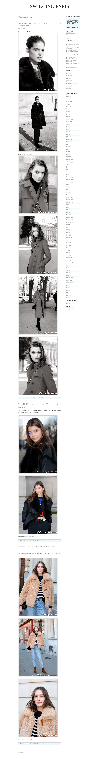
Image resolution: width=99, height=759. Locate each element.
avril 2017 (68, 151)
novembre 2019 (69, 99)
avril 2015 (68, 191)
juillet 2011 (68, 265)
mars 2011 (68, 272)
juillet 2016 (68, 166)
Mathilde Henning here (29, 536)
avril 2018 (68, 131)
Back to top (21, 752)
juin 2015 (68, 187)
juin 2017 (68, 147)
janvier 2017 (68, 156)
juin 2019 (68, 108)
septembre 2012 (69, 242)
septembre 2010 (69, 282)
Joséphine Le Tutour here (31, 739)
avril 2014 (68, 210)
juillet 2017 (68, 146)
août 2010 (68, 283)
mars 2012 (68, 252)
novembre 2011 (69, 259)
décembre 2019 (69, 98)
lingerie (67, 76)
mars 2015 (68, 192)
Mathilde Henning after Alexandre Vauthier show (38, 404)
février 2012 (68, 254)
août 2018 (68, 124)
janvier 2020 (68, 96)
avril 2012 (68, 250)
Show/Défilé (68, 86)
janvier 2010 (68, 295)
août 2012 (68, 244)
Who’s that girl (69, 90)
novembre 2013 (69, 219)
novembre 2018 (69, 119)
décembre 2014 (69, 197)
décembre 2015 (69, 177)
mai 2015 (68, 189)
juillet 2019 (68, 106)
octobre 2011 (69, 260)
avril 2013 (68, 230)
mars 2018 (68, 133)
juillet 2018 (68, 126)
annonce (68, 71)
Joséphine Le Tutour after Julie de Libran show (37, 547)
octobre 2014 (69, 201)
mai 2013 (68, 229)
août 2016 (68, 164)
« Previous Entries (39, 748)
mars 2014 (68, 212)
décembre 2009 (69, 297)
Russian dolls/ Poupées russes (72, 83)
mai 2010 (68, 288)
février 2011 (68, 274)
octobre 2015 (69, 181)
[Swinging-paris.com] (70, 35)
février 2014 (68, 214)
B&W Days (68, 73)
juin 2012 (68, 247)
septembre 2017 (69, 142)
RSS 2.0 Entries (69, 301)
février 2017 (68, 154)
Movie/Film (68, 78)
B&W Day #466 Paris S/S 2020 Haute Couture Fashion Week (39, 24)
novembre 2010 (69, 278)
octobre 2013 (69, 220)
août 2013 (68, 224)
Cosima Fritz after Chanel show (72, 53)
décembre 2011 (69, 257)
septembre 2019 (69, 103)
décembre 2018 (69, 118)
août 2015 (68, 184)
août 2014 (68, 204)
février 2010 (68, 293)
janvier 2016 (68, 176)
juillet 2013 (68, 225)
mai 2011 (68, 269)
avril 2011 (68, 270)
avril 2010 (68, 290)
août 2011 (68, 264)
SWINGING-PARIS (49, 6)
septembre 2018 (69, 123)
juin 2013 (68, 227)
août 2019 (68, 104)
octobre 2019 (69, 101)
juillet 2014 (68, 206)
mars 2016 (68, 172)
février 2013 (68, 234)
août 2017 (68, 144)
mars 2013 (68, 232)
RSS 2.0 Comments (70, 303)
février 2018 (68, 134)
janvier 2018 (68, 136)
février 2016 (68, 174)
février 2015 (68, 194)
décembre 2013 (69, 217)
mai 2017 (68, 149)
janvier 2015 (68, 196)
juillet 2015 (68, 186)
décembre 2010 (69, 277)
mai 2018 (68, 129)
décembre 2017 (69, 137)
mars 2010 (68, 292)
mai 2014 (68, 209)
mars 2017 (68, 152)
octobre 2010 (69, 280)
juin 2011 (68, 267)
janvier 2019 (68, 116)
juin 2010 (68, 287)
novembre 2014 (69, 199)
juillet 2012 (68, 245)
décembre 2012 (69, 237)
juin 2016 (68, 167)
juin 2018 (68, 128)
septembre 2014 (69, 202)
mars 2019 (68, 113)
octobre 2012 (69, 240)
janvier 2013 (68, 235)
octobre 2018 (69, 121)
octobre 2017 (69, 141)
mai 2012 (68, 249)
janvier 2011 (68, 275)
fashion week (69, 75)
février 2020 (68, 94)
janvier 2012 (68, 255)
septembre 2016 (69, 162)
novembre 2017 (69, 139)
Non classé (68, 81)
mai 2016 (68, 169)
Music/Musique (69, 80)
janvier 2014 (68, 215)
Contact (69, 38)
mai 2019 (68, 109)
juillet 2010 (68, 285)
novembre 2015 (69, 179)
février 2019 (68, 114)
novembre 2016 (69, 159)
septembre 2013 (69, 222)
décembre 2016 (69, 157)
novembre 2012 (69, 239)
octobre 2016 (69, 161)
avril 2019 (68, 111)
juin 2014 (68, 207)
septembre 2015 (69, 182)
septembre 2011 (69, 262)
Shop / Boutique (69, 85)
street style (68, 88)
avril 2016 (68, 171)
